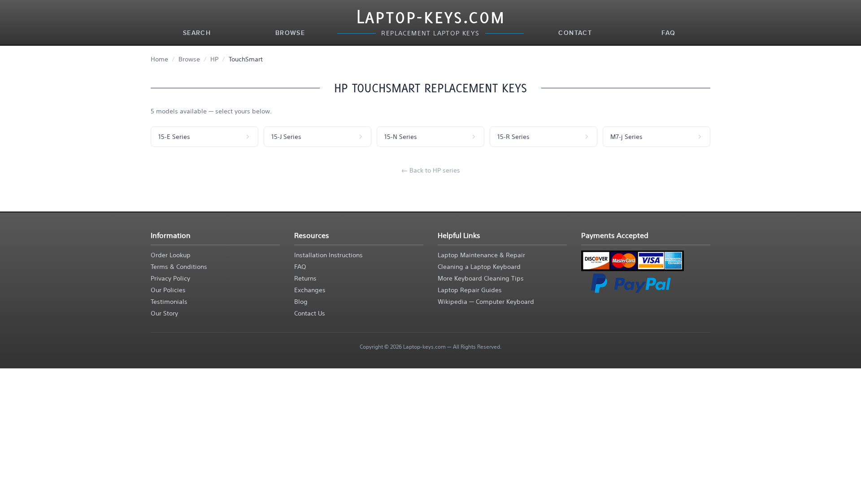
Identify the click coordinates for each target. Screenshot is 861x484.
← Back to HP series (430, 170)
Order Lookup (171, 255)
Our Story (164, 313)
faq (668, 33)
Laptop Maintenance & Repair (481, 255)
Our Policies (168, 290)
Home (159, 59)
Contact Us (309, 313)
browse (290, 33)
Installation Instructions (328, 255)
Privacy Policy (170, 278)
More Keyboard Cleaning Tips (481, 278)
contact (575, 33)
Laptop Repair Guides (470, 290)
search (197, 33)
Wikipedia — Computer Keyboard (486, 302)
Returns (305, 278)
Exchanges (310, 290)
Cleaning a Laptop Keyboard (479, 267)
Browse (189, 59)
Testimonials (169, 302)
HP (214, 59)
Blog (301, 302)
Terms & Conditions (179, 267)
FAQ (300, 267)
